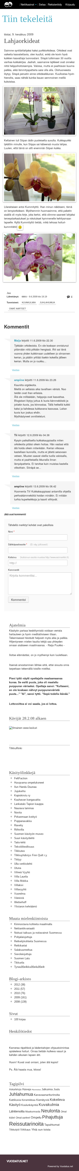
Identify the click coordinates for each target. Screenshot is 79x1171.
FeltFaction (20, 778)
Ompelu (36, 1117)
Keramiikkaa (28, 1100)
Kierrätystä (42, 1099)
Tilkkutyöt (14, 1129)
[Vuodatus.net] (17, 1161)
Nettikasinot (27, 4)
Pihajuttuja (52, 1117)
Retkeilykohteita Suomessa (30, 941)
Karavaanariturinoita (47, 1094)
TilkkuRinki (15, 748)
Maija (17, 340)
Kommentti (13, 569)
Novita (18, 812)
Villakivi (18, 885)
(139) (20, 1001)
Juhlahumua (47, 302)
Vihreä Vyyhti (22, 872)
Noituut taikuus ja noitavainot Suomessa (38, 932)
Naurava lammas (24, 808)
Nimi (11, 531)
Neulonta (50, 1110)
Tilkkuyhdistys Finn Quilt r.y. (31, 855)
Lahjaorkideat (22, 41)
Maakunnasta (32, 1111)
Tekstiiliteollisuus (24, 846)
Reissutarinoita (26, 1124)
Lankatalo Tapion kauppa (28, 803)
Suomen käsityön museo (28, 833)
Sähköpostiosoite (28, 544)
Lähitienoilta (17, 1111)
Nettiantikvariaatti (24, 928)
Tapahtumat (52, 1124)
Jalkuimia (47, 1089)
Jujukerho (20, 791)
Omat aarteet (17, 308)
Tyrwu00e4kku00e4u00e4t (29, 966)
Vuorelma (19, 893)
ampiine (19, 380)
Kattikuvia (15, 1099)
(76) (19, 993)
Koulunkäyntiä (29, 1105)
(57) (19, 988)
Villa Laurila (21, 876)
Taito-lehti (20, 842)
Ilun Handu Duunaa (25, 786)
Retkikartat (20, 945)
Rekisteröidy (55, 4)
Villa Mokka (21, 880)
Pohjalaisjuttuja (23, 937)
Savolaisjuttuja (22, 954)
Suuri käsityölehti (24, 838)
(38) (19, 984)
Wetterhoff (20, 902)
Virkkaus (25, 1129)
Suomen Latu (22, 958)
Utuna (17, 868)
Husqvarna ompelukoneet (29, 782)
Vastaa (15, 370)
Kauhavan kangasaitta (27, 799)
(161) (20, 997)
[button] (36, 4)
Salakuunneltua (23, 949)
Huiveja (26, 1089)
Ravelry (18, 825)
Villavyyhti (20, 889)
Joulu (56, 1089)
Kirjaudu (70, 4)
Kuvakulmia (29, 302)
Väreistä (19, 897)
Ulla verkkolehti (23, 863)
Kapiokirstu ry (22, 795)
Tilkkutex (19, 850)
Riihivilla (19, 829)
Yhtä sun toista (40, 1129)
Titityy (17, 859)
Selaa (42, 4)
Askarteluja (15, 1089)
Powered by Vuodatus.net (60, 1166)
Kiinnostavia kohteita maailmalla (33, 924)
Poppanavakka (23, 821)
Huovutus (36, 1089)
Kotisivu (38, 557)
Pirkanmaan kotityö (25, 816)
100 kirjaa (20, 1019)
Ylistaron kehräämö (25, 906)
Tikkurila (19, 962)
